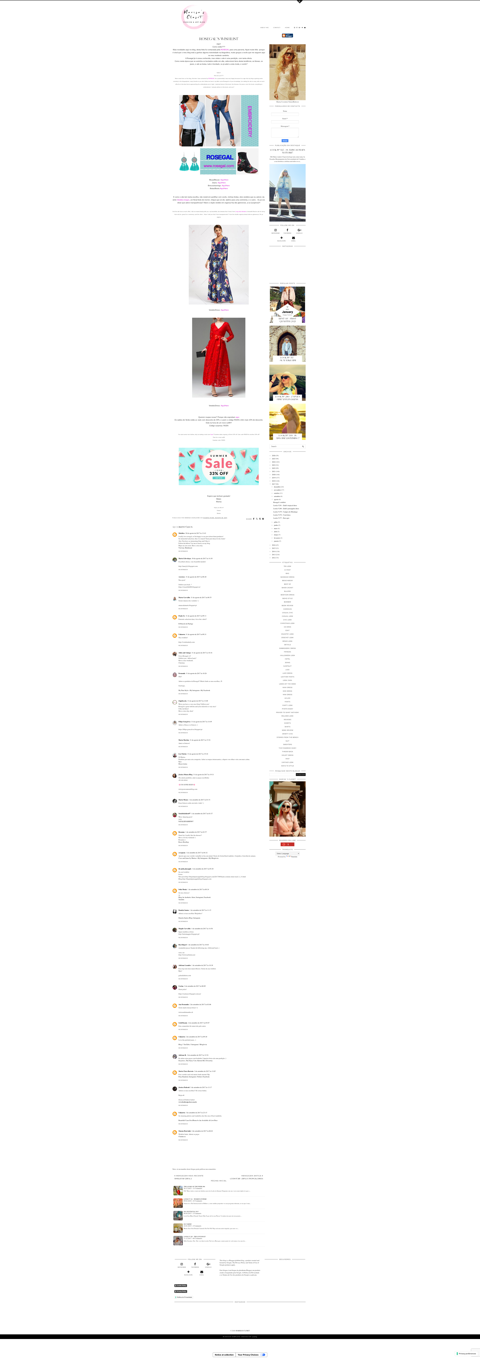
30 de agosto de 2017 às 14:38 (202, 558)
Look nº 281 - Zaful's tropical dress (285, 505)
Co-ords (287, 627)
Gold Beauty (182, 1023)
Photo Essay (287, 709)
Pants (287, 702)
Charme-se (182, 1136)
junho (276, 525)
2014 (274, 551)
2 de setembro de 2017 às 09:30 (196, 1037)
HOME (287, 27)
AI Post (287, 570)
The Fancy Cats (191, 1060)
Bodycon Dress (287, 595)
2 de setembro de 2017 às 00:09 (195, 986)
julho (276, 522)
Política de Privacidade (184, 1297)
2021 (274, 471)
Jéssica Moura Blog (185, 774)
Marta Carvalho (184, 597)
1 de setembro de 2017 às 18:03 (198, 945)
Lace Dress (287, 673)
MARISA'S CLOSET (243, 1330)
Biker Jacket (287, 588)
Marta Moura (183, 799)
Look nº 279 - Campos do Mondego (285, 512)
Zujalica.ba (182, 701)
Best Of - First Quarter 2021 (287, 320)
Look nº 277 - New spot (281, 518)
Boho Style (287, 598)
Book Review (287, 605)
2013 (274, 554)
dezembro (277, 487)
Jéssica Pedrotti (184, 1087)
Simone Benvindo (184, 1131)
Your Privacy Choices (248, 1354)
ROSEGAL (225, 50)
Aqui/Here (224, 180)
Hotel (287, 659)
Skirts (287, 727)
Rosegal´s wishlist (279, 502)
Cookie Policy (181, 1285)
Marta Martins (183, 740)
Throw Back (287, 751)
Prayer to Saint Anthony (287, 712)
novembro (277, 490)
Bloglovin (203, 1044)
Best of (287, 584)
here (211, 434)
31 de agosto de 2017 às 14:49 (201, 721)
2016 (274, 545)
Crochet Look (287, 637)
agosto (276, 499)
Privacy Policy (181, 1291)
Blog (180, 1044)
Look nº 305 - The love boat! (195, 1236)
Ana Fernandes (183, 1004)
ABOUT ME (264, 27)
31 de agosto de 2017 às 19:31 (203, 774)
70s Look (287, 566)
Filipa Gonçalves (184, 721)
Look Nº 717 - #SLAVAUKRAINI (287, 359)
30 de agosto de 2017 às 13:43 (195, 533)
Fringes (287, 652)
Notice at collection (224, 1354)
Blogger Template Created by (240, 1336)
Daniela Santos (183, 910)
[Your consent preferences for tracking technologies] (466, 1353)
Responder (183, 551)
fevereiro (277, 538)
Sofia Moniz (182, 889)
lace (288, 670)
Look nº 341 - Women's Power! (195, 1199)
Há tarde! (188, 1224)
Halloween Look (287, 655)
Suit (287, 741)
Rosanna (181, 832)
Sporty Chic (287, 734)
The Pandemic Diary (287, 748)
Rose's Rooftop (183, 842)
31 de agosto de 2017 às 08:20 (196, 577)
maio (275, 528)
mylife (287, 698)
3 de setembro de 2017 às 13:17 (201, 1087)
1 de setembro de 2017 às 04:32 (197, 852)
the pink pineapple (184, 868)
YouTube (187, 1044)
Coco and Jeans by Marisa (187, 858)
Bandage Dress (287, 577)
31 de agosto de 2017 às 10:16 (202, 653)
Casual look (287, 616)
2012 (274, 558)
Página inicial (219, 1181)
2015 (274, 548)
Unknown (181, 634)
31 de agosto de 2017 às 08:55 (201, 597)
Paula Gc (181, 616)
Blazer (287, 591)
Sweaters (287, 744)
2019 (274, 478)
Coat (287, 630)
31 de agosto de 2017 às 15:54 (200, 740)
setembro (277, 496)
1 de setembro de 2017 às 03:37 (202, 813)
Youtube (181, 899)
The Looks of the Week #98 (194, 1186)
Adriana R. (182, 1055)
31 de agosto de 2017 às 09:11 (196, 616)
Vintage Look (288, 762)
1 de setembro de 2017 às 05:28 (203, 869)
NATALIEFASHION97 (186, 821)
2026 (274, 455)
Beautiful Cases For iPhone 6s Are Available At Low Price (198, 1120)
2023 (274, 465)
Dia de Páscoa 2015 (191, 1211)
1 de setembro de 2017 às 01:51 (199, 800)
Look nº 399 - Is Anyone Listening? (287, 437)
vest (288, 759)
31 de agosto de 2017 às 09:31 (196, 634)
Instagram (199, 897)
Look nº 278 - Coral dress (281, 515)
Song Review (287, 730)
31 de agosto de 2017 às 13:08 (197, 701)
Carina (181, 986)
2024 (274, 462)
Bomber (287, 602)
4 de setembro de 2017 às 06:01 (202, 1131)
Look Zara (287, 680)
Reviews (287, 719)
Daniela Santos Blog (185, 918)
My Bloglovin (213, 858)
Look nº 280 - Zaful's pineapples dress (287, 398)
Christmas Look (287, 623)
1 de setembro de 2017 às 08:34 (198, 889)
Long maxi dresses (240, 211)
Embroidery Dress (287, 648)
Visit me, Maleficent (185, 548)
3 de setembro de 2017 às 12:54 (197, 1055)
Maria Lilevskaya (184, 558)
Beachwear (287, 580)
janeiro (276, 541)
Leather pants (287, 677)
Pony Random (183, 1077)
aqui (237, 417)
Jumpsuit (287, 666)
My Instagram (195, 690)
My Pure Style (183, 690)
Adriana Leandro (184, 965)
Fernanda (181, 673)
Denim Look (287, 641)
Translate (294, 856)
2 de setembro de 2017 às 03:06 (200, 1004)
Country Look (287, 634)
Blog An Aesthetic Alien (186, 897)
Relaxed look (288, 716)
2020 (274, 474)
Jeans (287, 662)
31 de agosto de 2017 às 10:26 (196, 673)
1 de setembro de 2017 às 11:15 (200, 910)
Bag (287, 573)
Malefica (181, 533)
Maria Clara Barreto (186, 1071)
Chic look (287, 620)
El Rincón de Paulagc (185, 624)
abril (275, 531)
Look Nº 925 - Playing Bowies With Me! (287, 151)
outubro (276, 493)
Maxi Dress (287, 687)
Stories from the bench (287, 737)
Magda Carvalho (184, 928)
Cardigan (287, 609)
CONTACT (276, 27)
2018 (274, 481)
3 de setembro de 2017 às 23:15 (196, 1112)
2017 (274, 484)
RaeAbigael (182, 944)
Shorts (287, 723)
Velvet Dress (287, 755)
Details (287, 645)
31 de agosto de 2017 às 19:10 (197, 754)
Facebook (207, 897)
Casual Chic (287, 613)
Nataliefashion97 (184, 813)
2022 (274, 468)
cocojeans (181, 852)
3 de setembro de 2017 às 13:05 (205, 1071)
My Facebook (205, 690)
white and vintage (184, 652)
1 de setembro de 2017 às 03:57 (196, 832)
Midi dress (287, 691)
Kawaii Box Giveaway (205, 1060)
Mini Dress (287, 694)
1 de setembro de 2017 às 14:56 (202, 928)
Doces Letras (182, 764)
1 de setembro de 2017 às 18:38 (202, 965)
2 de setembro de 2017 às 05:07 (199, 1023)
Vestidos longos (183, 200)
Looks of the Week (287, 684)
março (276, 535)
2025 (274, 459)
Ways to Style (287, 766)
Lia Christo (182, 754)
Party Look (287, 705)
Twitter (199, 1077)
